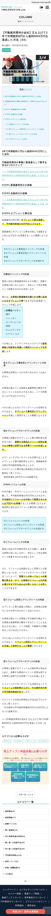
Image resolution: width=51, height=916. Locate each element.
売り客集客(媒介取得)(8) (15, 836)
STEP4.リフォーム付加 (16, 139)
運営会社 (31, 905)
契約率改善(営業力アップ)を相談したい (18, 776)
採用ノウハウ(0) (11, 861)
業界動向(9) (7, 741)
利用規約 (19, 905)
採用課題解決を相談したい (33, 776)
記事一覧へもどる (26, 794)
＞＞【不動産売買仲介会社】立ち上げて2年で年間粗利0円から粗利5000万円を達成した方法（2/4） (25, 204)
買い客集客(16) (44, 741)
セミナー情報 (14, 893)
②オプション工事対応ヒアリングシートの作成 (25, 129)
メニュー (47, 8)
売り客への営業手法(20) (15, 849)
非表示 (28, 89)
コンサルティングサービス (32, 890)
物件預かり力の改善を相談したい (40, 766)
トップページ (9, 890)
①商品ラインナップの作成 (17, 124)
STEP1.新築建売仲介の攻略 (14, 109)
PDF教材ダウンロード (11, 901)
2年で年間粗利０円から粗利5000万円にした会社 (22, 96)
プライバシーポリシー (36, 901)
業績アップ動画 (31, 893)
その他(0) (9, 874)
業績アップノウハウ (11, 897)
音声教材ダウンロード (35, 897)
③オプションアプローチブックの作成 (21, 134)
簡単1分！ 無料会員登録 (25, 911)
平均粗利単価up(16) (13, 855)
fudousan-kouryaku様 (41, 2)
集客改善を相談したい (25, 766)
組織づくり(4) (31, 741)
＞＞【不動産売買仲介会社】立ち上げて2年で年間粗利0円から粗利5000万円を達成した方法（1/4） (25, 175)
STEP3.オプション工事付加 (14, 119)
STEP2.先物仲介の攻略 (13, 114)
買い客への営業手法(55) (15, 843)
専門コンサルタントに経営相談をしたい (10, 766)
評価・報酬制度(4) (12, 868)
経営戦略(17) (19, 741)
